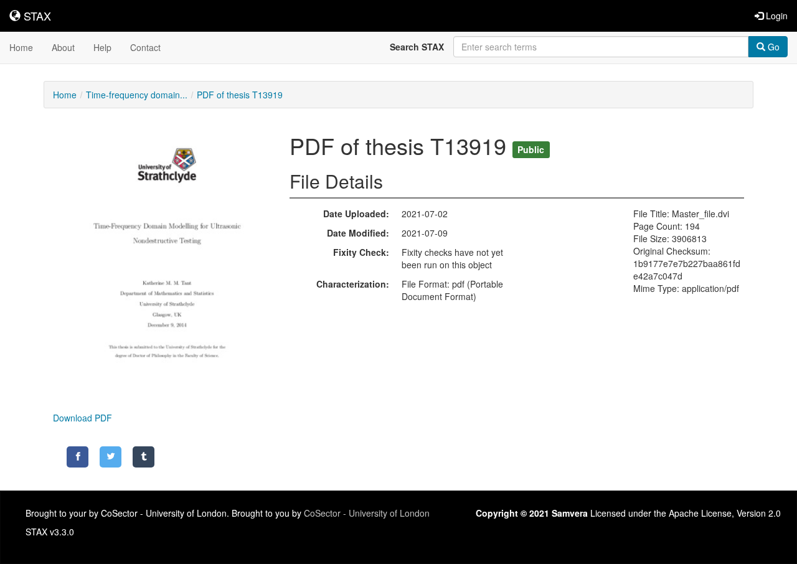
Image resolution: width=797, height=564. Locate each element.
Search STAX (417, 46)
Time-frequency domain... (136, 94)
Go (772, 46)
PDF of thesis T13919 (240, 94)
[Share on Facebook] (77, 457)
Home (21, 47)
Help (102, 47)
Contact (145, 47)
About (63, 47)
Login (775, 15)
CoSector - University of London (367, 513)
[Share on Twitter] (110, 457)
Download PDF (82, 417)
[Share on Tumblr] (143, 457)
